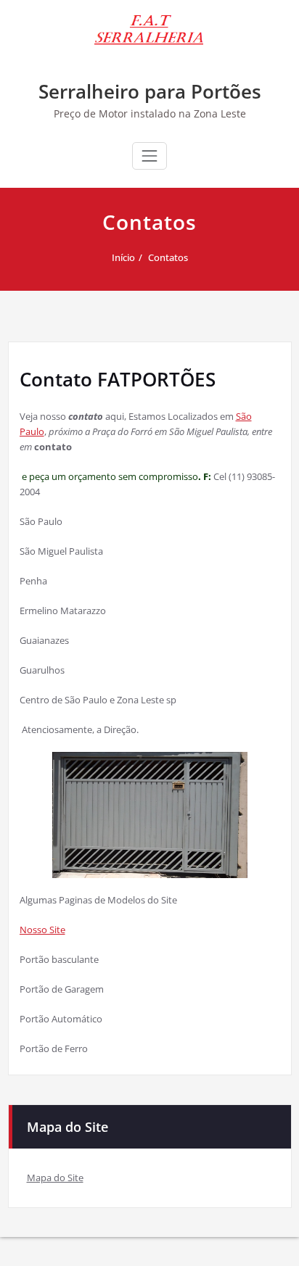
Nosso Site (42, 929)
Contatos (168, 257)
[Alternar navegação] (149, 156)
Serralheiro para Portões (149, 91)
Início (123, 257)
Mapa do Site (55, 1177)
